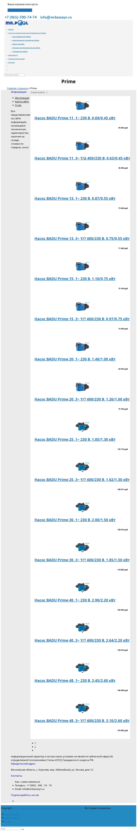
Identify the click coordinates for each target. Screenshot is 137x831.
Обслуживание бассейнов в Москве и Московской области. (48, 808)
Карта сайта (22, 101)
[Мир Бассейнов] (16, 25)
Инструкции (22, 98)
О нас (18, 105)
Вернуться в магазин (20, 10)
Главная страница (17, 88)
